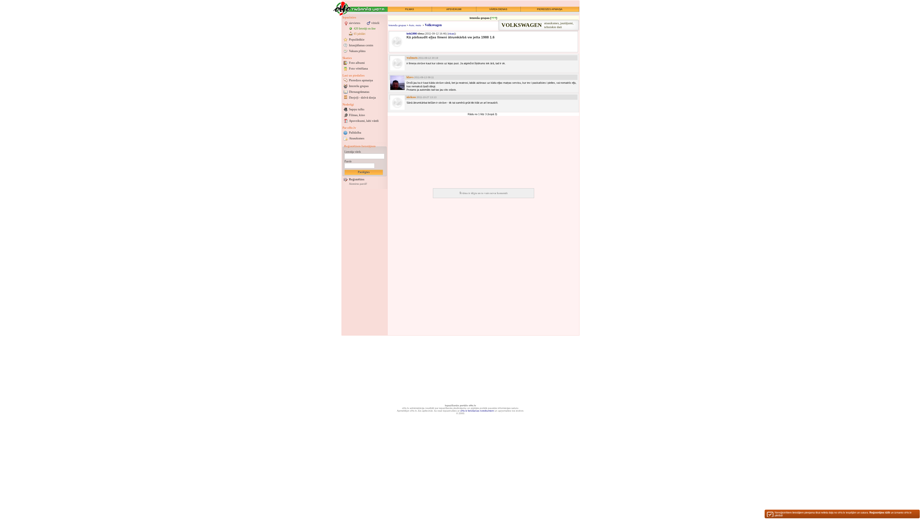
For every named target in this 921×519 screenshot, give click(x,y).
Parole (348, 161)
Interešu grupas (359, 86)
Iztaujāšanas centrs (361, 45)
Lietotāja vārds (352, 151)
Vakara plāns (357, 51)
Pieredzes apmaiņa (361, 80)
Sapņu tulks (356, 109)
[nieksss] (397, 102)
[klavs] (397, 82)
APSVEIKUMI (453, 9)
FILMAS (409, 9)
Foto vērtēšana (358, 68)
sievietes (354, 23)
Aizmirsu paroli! (358, 184)
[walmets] (397, 63)
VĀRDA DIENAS (498, 9)
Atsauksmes (356, 138)
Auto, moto (415, 25)
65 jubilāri (359, 33)
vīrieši (375, 23)
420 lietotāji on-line (365, 28)
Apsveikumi (364, 121)
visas (451, 33)
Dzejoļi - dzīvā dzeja (362, 97)
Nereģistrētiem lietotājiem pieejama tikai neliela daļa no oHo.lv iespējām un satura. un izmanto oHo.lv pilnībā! (843, 514)
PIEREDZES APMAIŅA (549, 9)
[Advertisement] (364, 262)
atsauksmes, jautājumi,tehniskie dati (537, 25)
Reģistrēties (356, 179)
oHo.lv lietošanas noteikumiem (477, 410)
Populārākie (357, 39)
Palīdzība (355, 132)
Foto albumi (357, 63)
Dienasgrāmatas (359, 92)
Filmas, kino (357, 115)
